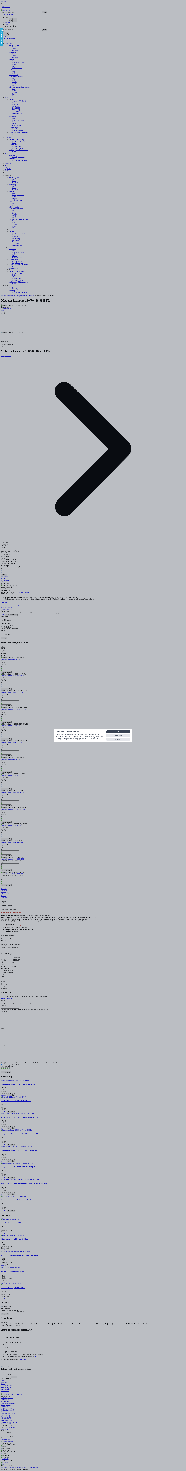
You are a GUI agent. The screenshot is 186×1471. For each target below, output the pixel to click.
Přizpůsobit (118, 735)
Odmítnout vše (118, 739)
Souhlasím (118, 732)
